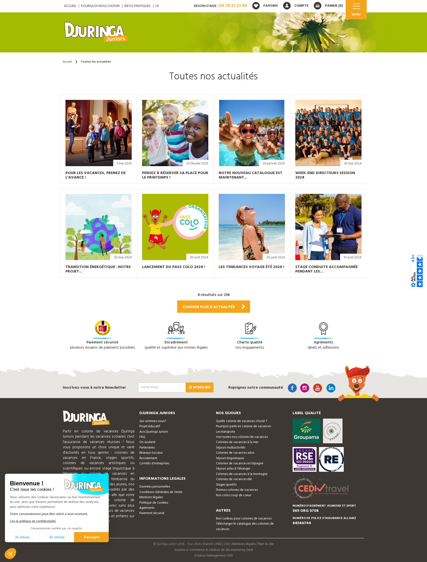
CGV (227, 544)
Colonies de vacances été (234, 479)
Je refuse (22, 537)
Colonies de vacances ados (235, 452)
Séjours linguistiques (230, 458)
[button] (10, 554)
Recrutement (148, 458)
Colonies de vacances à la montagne (242, 474)
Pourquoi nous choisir (100, 6)
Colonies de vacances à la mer (237, 442)
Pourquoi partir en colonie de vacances (243, 426)
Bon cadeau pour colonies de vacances (244, 518)
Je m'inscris (200, 387)
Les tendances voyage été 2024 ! (251, 267)
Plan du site (266, 544)
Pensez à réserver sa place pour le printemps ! (175, 175)
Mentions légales (151, 497)
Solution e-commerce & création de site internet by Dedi (213, 550)
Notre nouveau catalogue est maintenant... (250, 175)
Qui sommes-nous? (152, 421)
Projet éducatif (149, 426)
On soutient (147, 442)
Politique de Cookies (153, 502)
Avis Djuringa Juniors (153, 431)
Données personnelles (154, 486)
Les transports (225, 431)
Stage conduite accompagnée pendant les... (326, 269)
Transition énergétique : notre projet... (98, 269)
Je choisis (56, 537)
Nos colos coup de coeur (233, 495)
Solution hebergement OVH (213, 555)
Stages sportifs (226, 484)
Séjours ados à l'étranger (233, 468)
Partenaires (147, 447)
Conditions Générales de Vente (160, 492)
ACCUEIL (70, 6)
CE (157, 6)
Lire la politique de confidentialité (33, 521)
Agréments (146, 508)
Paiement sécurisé (151, 513)
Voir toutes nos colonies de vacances (242, 437)
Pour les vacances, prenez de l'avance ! (95, 175)
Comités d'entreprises (154, 463)
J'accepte (92, 537)
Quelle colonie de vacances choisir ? (241, 421)
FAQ (142, 437)
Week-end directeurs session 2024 (325, 175)
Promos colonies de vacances (237, 490)
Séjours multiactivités (230, 447)
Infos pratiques (137, 6)
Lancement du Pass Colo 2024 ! (173, 267)
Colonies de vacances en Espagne (239, 463)
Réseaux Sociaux (151, 452)
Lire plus (93, 155)
